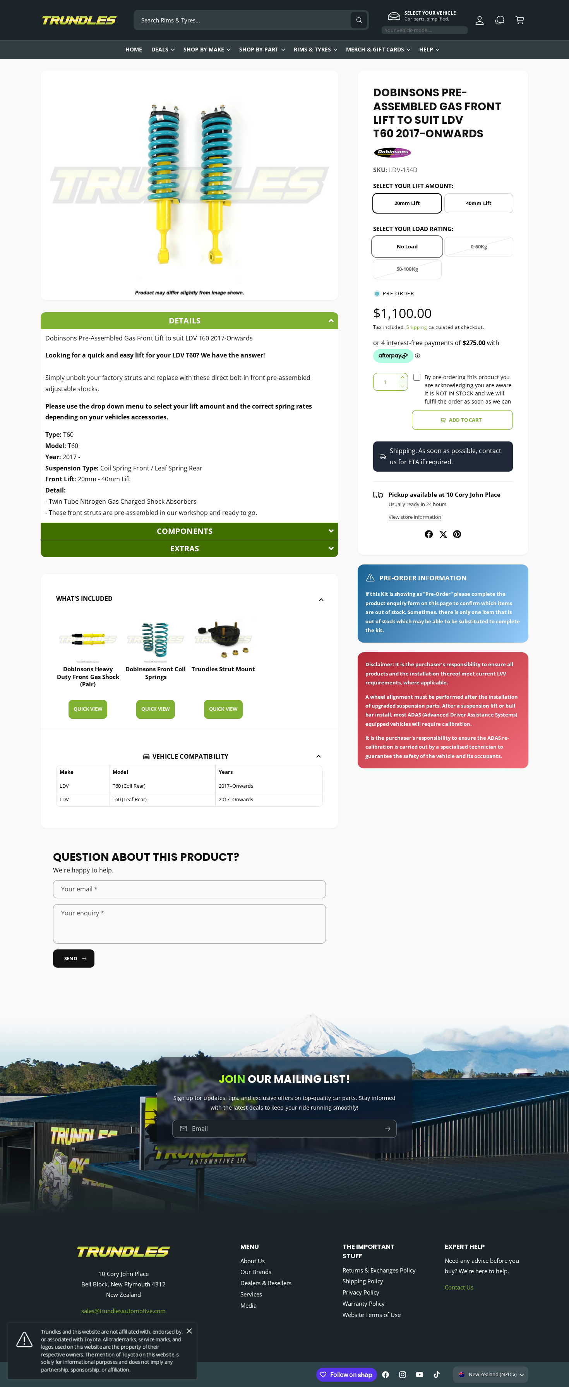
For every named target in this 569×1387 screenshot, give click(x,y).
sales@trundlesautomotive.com (123, 1311)
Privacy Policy (361, 1292)
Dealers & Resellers (265, 1283)
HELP (426, 49)
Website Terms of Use (372, 1315)
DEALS (159, 49)
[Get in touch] (500, 20)
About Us (252, 1261)
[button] (520, 20)
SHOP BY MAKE (203, 49)
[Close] (189, 1331)
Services (251, 1294)
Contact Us (459, 1287)
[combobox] (251, 20)
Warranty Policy (364, 1303)
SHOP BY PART (258, 49)
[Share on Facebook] (429, 534)
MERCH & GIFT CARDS (375, 49)
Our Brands (255, 1272)
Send (70, 958)
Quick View (88, 708)
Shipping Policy (363, 1281)
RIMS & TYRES (312, 49)
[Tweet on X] (443, 534)
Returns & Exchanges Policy (379, 1270)
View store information (415, 516)
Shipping (416, 327)
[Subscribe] (387, 1129)
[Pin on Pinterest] (457, 534)
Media (248, 1305)
